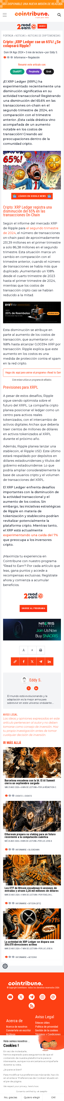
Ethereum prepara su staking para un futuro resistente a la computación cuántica (30, 835)
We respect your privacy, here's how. (21, 1086)
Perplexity (34, 71)
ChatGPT (17, 71)
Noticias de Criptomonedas (44, 35)
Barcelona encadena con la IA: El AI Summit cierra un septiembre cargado (30, 782)
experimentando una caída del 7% (30, 535)
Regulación (34, 57)
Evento (19, 796)
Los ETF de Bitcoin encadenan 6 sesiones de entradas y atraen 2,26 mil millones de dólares (32, 889)
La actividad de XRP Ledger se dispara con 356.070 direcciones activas (29, 943)
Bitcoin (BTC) (35, 903)
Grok (48, 71)
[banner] (32, 312)
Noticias (21, 35)
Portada (8, 35)
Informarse (20, 57)
